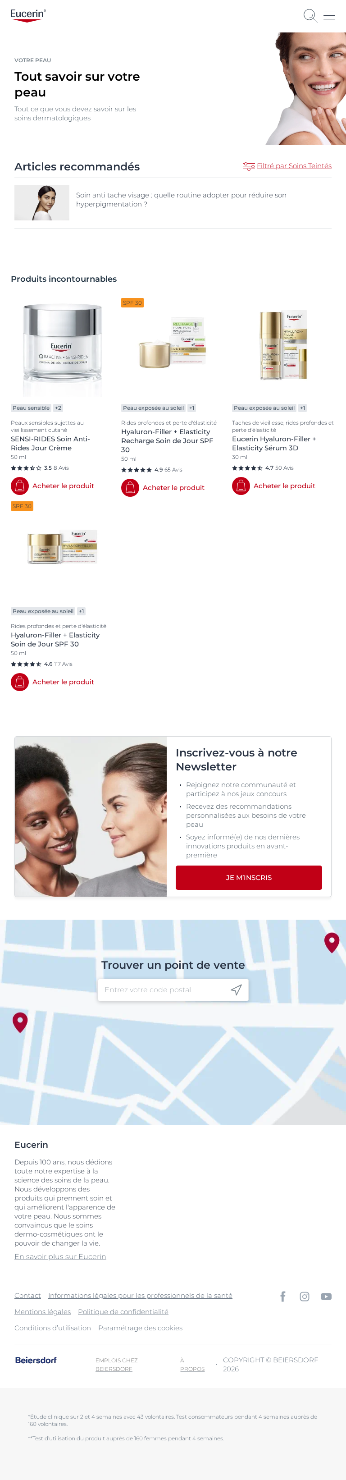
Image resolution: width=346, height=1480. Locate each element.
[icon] (236, 990)
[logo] (28, 16)
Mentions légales (42, 1311)
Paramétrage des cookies (140, 1328)
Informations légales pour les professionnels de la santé (140, 1295)
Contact (27, 1295)
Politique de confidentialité (123, 1311)
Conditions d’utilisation (52, 1328)
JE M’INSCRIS (249, 877)
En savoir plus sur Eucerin (60, 1256)
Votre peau (32, 60)
